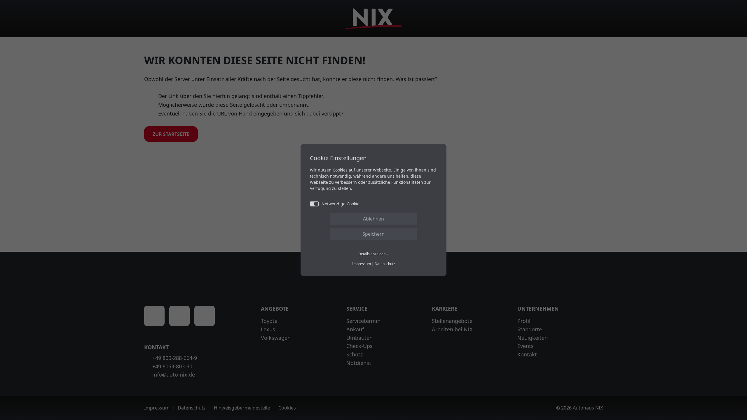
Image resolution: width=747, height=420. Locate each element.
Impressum (361, 263)
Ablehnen (373, 219)
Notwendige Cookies (342, 203)
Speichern (373, 234)
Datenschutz (385, 263)
